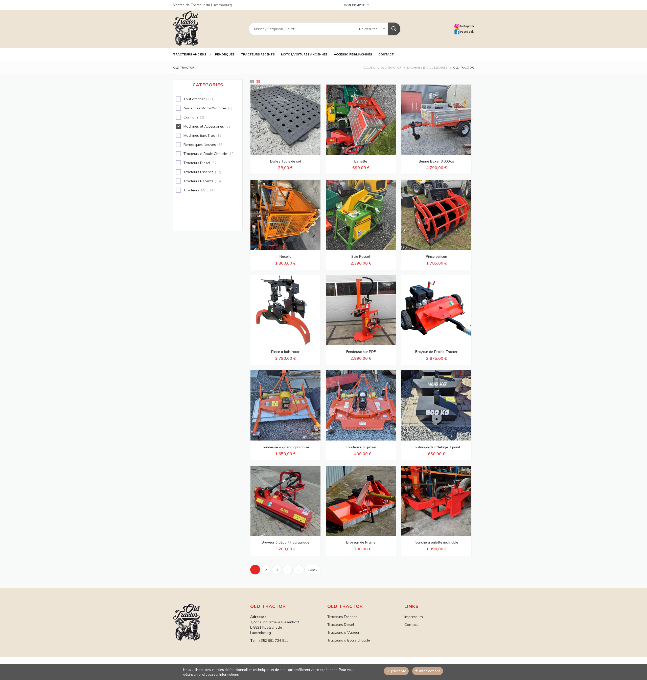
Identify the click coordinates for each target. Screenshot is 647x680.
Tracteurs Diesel (340, 624)
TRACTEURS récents (258, 54)
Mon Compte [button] (354, 5)
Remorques (225, 54)
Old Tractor (391, 67)
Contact (411, 624)
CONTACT (386, 54)
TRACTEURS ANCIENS (189, 54)
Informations (429, 671)
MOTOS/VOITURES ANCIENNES (304, 54)
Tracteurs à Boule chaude (348, 640)
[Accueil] (185, 29)
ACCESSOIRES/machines (353, 54)
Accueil (369, 67)
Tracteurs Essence (342, 616)
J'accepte (398, 671)
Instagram (466, 26)
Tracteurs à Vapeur (343, 632)
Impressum (413, 616)
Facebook (466, 31)
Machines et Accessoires (427, 67)
